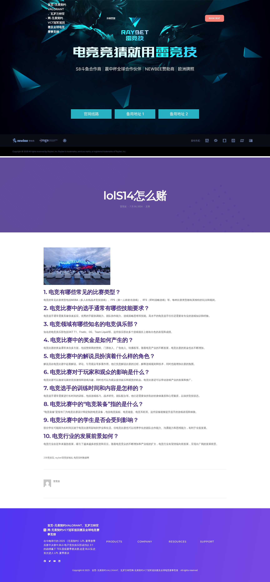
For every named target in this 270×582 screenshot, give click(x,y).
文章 (148, 206)
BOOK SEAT (214, 18)
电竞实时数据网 (81, 457)
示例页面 (111, 18)
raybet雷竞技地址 (64, 457)
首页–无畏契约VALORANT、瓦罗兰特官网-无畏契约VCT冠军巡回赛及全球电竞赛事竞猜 (57, 18)
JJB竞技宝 (49, 457)
